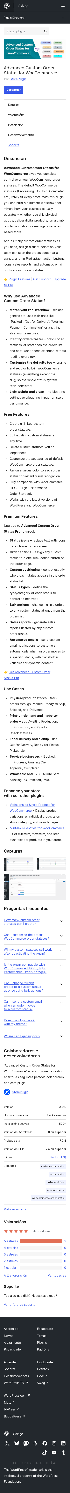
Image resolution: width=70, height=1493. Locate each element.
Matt (9, 1402)
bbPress (12, 1409)
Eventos (43, 1369)
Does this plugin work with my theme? (19, 1022)
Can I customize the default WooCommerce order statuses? (26, 936)
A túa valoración (15, 1275)
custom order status (53, 1166)
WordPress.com (17, 1395)
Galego (18, 1434)
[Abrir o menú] (64, 6)
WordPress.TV (16, 1383)
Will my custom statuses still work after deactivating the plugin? (28, 951)
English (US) (58, 1157)
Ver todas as (57, 1275)
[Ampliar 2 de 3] (61, 863)
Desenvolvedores (16, 1376)
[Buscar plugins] (45, 31)
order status (57, 1174)
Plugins (42, 1342)
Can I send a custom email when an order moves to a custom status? (23, 1005)
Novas (8, 1336)
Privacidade (12, 1349)
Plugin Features (19, 279)
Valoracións (16, 115)
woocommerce (56, 1190)
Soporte (13, 145)
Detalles (13, 105)
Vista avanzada (15, 1209)
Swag (43, 1383)
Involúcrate (45, 1362)
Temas (41, 1336)
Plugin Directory (14, 17)
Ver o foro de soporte (19, 1305)
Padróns (43, 1349)
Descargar (13, 89)
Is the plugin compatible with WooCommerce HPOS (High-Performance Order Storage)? (25, 968)
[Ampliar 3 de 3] (61, 879)
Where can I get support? (22, 1036)
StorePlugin (18, 79)
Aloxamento (12, 1342)
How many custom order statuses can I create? (21, 922)
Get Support (42, 279)
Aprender (10, 1362)
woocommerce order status (48, 1198)
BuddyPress (14, 1416)
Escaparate (45, 1329)
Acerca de (11, 1329)
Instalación (16, 125)
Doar (42, 1376)
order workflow (56, 1182)
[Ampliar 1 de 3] (28, 863)
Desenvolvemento (21, 135)
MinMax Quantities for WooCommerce (37, 828)
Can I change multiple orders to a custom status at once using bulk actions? (23, 986)
